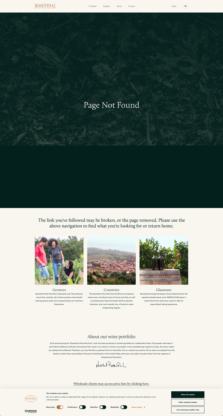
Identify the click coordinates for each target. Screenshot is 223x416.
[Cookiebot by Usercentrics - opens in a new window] (31, 411)
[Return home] (45, 6)
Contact (131, 6)
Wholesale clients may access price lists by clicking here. (111, 384)
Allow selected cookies (188, 402)
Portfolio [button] (93, 6)
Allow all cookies (188, 395)
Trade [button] (174, 6)
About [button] (119, 6)
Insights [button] (106, 6)
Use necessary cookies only (188, 410)
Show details (136, 407)
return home (160, 226)
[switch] (82, 407)
